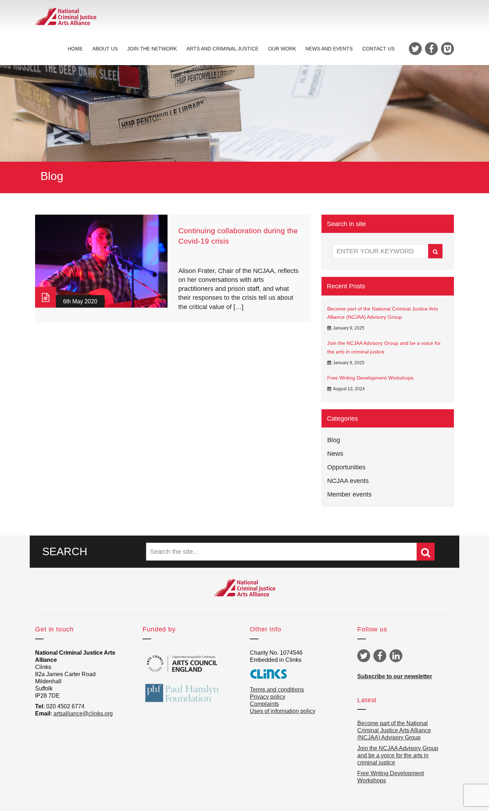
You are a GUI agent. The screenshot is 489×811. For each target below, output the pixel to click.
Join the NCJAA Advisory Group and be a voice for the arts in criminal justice (384, 347)
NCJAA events (348, 480)
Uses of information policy (282, 711)
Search (435, 251)
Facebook (379, 655)
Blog (333, 440)
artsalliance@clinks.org (83, 713)
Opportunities (346, 467)
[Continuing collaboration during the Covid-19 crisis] (101, 261)
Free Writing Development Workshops (370, 378)
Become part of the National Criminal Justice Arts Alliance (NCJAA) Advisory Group (382, 313)
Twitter (363, 655)
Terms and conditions (277, 690)
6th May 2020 (80, 301)
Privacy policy (267, 697)
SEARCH (64, 551)
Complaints (264, 704)
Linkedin (395, 655)
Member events (349, 494)
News (335, 453)
